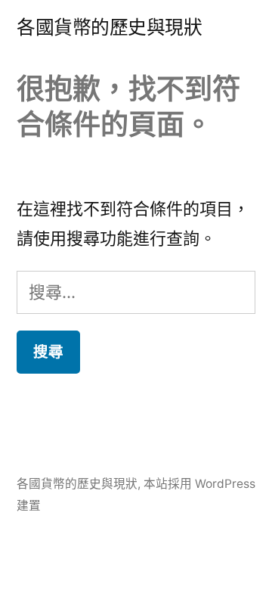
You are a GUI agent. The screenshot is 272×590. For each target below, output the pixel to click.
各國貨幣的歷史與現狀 (109, 27)
